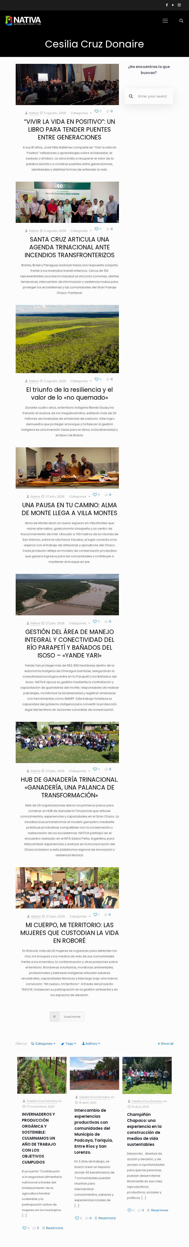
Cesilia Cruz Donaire (42, 1101)
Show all (167, 1043)
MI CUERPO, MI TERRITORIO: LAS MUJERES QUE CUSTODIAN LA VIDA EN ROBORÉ (69, 933)
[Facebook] (166, 5)
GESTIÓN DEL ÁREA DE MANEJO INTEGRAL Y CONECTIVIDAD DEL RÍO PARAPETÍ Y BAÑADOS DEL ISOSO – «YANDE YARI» (69, 644)
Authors (91, 1043)
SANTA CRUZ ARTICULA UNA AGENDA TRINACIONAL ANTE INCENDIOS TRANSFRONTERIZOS (70, 247)
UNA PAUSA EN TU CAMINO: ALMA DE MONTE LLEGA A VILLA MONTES (69, 509)
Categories (43, 1043)
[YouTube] (173, 5)
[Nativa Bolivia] (24, 20)
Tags (69, 1043)
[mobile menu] (165, 21)
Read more (54, 1228)
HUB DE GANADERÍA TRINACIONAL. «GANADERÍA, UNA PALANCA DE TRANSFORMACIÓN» (69, 787)
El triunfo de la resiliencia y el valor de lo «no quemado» (69, 394)
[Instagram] (179, 5)
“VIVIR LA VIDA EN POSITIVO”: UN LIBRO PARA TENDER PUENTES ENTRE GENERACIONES (69, 130)
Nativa (33, 113)
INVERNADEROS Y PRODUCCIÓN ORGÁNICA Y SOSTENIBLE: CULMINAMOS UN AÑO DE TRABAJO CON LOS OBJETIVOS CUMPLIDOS (39, 1138)
